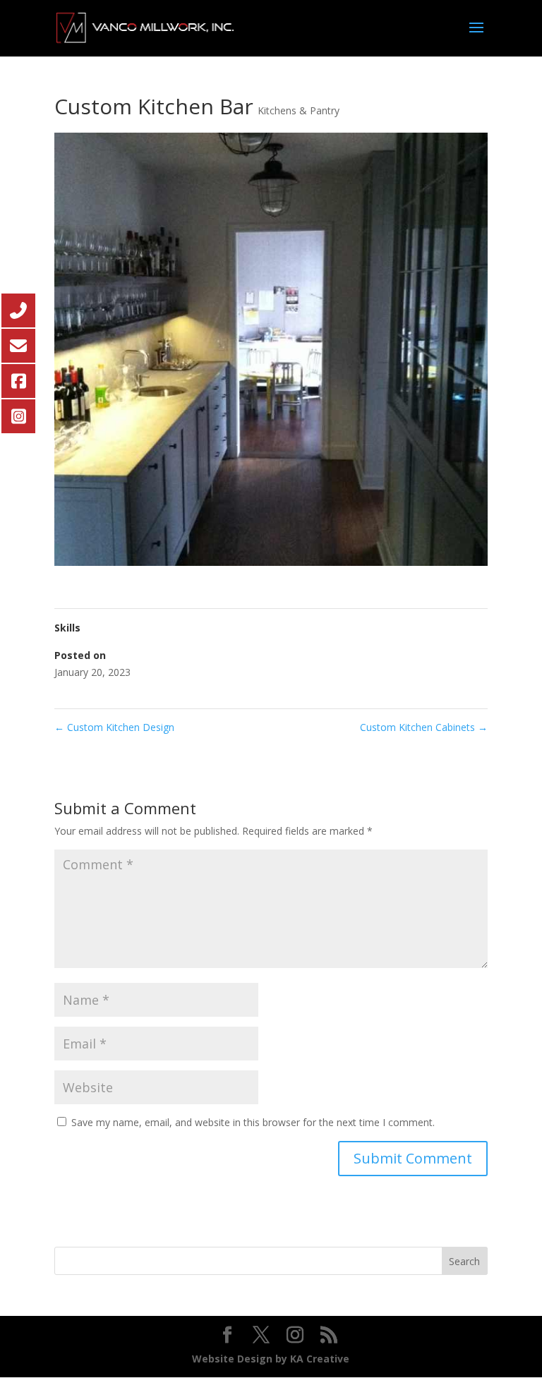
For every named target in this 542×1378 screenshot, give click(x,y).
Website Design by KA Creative (270, 1358)
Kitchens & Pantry (298, 110)
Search (464, 1261)
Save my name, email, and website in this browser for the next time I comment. (253, 1122)
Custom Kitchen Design (114, 727)
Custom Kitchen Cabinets (424, 727)
